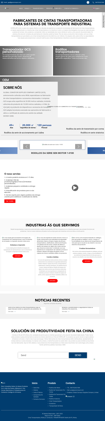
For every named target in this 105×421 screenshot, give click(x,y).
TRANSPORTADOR (58, 417)
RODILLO (43, 417)
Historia (35, 390)
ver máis (17, 256)
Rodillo (27, 8)
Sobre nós (57, 8)
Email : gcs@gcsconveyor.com (12, 2)
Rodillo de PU (68, 417)
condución (50, 417)
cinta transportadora (55, 401)
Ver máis (10, 311)
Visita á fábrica (37, 392)
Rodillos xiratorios (54, 399)
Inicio (21, 8)
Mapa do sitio (49, 415)
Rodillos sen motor (54, 388)
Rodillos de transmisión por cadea (57, 395)
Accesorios (52, 403)
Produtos (49, 8)
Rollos (75, 417)
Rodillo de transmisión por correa (57, 391)
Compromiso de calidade (38, 396)
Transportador (38, 8)
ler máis (9, 201)
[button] (26, 146)
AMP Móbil (57, 415)
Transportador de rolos (56, 406)
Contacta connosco (71, 8)
